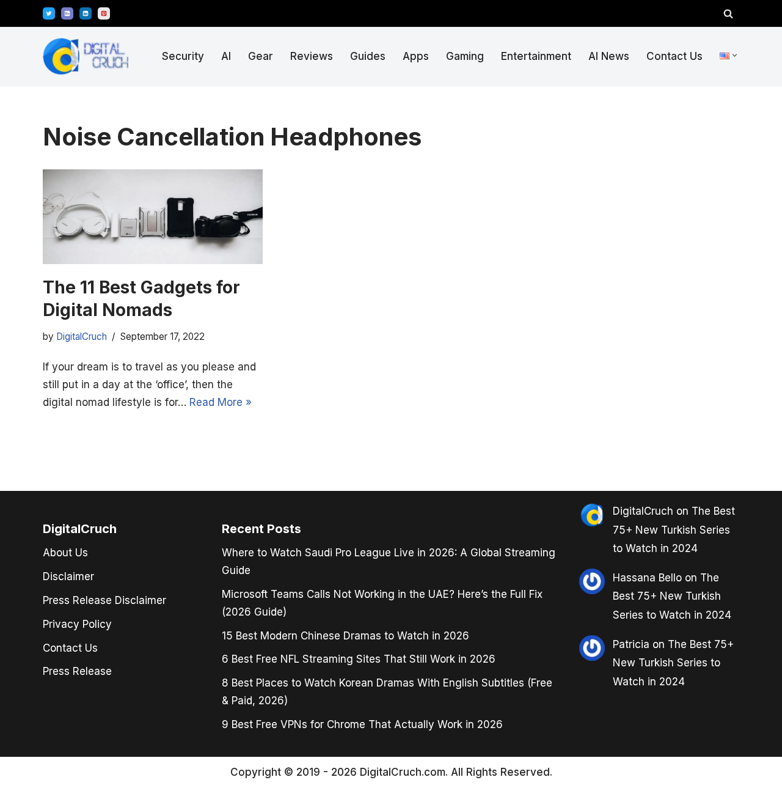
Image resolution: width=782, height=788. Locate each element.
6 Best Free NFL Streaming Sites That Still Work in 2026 (358, 659)
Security (183, 56)
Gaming (465, 56)
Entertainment (536, 56)
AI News (608, 56)
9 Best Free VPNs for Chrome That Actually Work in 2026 (362, 724)
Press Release (77, 671)
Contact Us (674, 56)
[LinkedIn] (85, 13)
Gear (260, 56)
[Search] (728, 13)
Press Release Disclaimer (104, 600)
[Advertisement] (55, 391)
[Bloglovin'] (67, 13)
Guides (368, 56)
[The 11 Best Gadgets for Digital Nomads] (153, 216)
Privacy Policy (77, 624)
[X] (49, 13)
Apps (416, 56)
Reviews (311, 56)
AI (226, 56)
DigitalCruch (643, 511)
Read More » (220, 402)
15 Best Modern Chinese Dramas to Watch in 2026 (345, 636)
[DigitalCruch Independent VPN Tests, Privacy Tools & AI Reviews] (85, 56)
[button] (735, 55)
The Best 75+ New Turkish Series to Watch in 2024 (674, 529)
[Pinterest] (104, 13)
